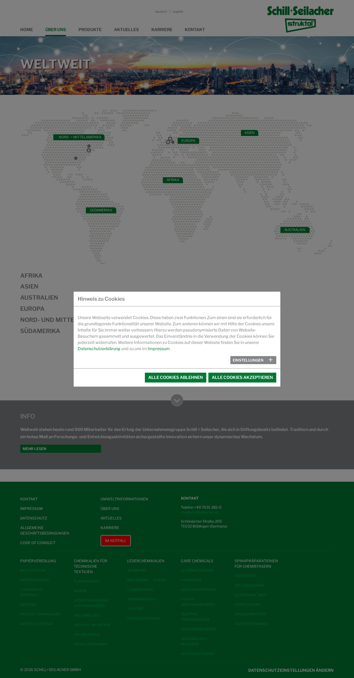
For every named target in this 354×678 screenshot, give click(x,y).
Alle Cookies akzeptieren (242, 377)
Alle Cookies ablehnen (175, 377)
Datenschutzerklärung (99, 348)
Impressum (159, 348)
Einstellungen (248, 360)
